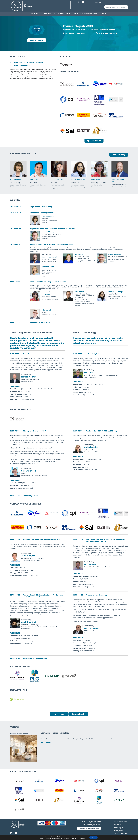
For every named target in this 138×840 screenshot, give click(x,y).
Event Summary (36, 40)
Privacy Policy (118, 831)
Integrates (117, 825)
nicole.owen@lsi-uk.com (92, 825)
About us (47, 13)
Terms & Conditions (121, 834)
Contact (104, 13)
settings (82, 838)
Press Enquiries (119, 828)
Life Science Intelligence (66, 13)
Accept (93, 837)
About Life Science (120, 822)
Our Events (35, 13)
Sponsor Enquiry (88, 13)
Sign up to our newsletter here (116, 7)
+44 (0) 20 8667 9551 (93, 822)
